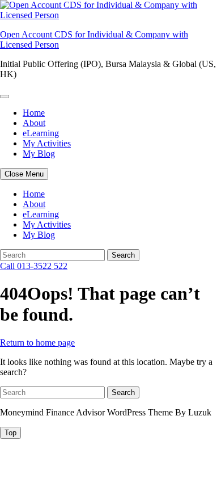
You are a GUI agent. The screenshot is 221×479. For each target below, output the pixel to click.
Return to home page (37, 342)
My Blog (39, 153)
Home (34, 112)
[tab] (10, 433)
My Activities (47, 143)
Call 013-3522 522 (33, 266)
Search (123, 255)
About (34, 123)
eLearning (41, 133)
